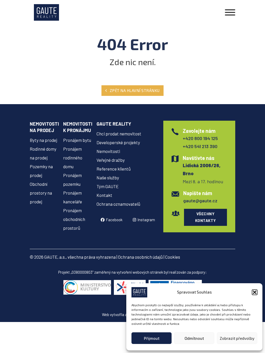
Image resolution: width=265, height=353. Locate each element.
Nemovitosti (108, 151)
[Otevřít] (230, 12)
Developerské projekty (118, 142)
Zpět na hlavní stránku (135, 90)
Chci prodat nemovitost (119, 133)
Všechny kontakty (205, 217)
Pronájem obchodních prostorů (74, 219)
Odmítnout (194, 338)
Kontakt (104, 195)
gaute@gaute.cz (200, 200)
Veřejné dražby (111, 160)
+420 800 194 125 (200, 138)
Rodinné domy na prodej (43, 153)
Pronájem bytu (77, 140)
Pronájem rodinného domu (72, 157)
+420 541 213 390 (200, 146)
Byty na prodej (43, 140)
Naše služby (108, 177)
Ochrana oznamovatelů (118, 203)
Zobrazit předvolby (237, 338)
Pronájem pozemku (72, 180)
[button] (254, 292)
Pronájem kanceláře (72, 197)
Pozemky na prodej (41, 171)
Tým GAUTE (108, 186)
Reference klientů (114, 168)
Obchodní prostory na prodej (41, 192)
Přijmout (151, 338)
